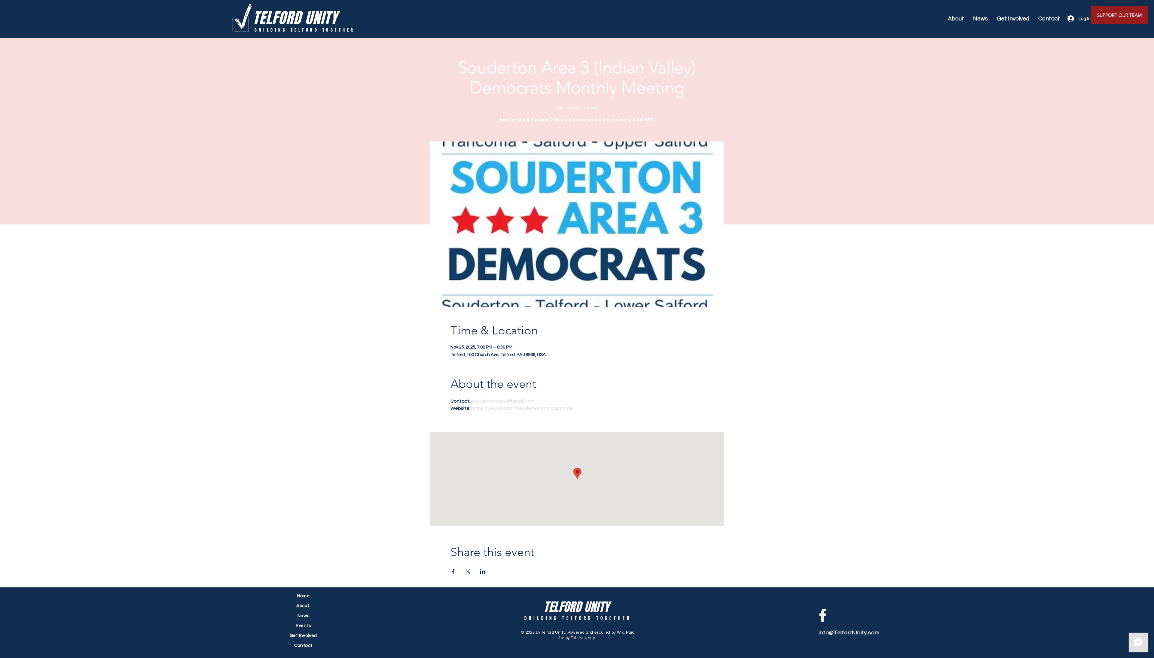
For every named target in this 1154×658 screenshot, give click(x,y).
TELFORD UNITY (295, 18)
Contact (303, 645)
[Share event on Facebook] (453, 571)
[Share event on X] (468, 571)
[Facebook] (822, 615)
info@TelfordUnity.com (849, 632)
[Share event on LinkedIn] (483, 571)
